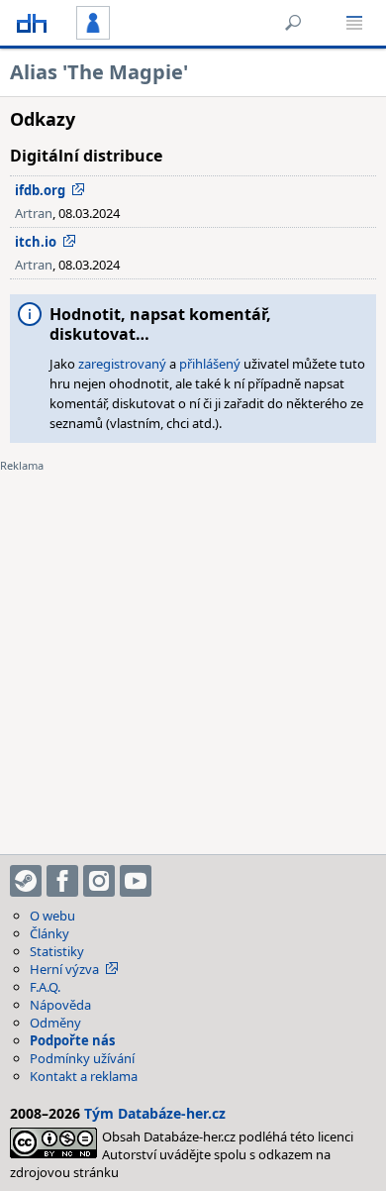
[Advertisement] (193, 651)
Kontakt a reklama (84, 1076)
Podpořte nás (72, 1040)
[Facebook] (62, 881)
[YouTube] (135, 881)
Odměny (55, 1022)
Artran (33, 213)
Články (49, 933)
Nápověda (60, 1005)
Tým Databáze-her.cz (155, 1113)
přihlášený (210, 364)
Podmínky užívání (82, 1058)
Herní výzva (64, 969)
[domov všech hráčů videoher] (31, 23)
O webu (52, 915)
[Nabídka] (354, 23)
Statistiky (57, 951)
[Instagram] (99, 881)
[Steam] (26, 881)
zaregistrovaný (122, 364)
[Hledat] (293, 23)
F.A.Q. (45, 987)
